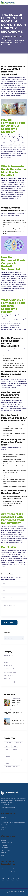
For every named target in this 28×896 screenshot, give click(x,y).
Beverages (4, 840)
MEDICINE (15, 749)
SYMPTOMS (9, 760)
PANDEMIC (8, 756)
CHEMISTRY (7, 665)
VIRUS (7, 763)
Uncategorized (8, 682)
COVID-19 (18, 742)
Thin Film (3, 852)
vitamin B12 (12, 365)
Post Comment (9, 622)
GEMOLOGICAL (8, 675)
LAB (7, 749)
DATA (7, 746)
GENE (15, 746)
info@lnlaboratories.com (8, 807)
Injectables (4, 845)
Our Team (4, 830)
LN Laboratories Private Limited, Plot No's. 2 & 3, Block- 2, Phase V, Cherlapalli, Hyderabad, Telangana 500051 (13, 800)
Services (3, 827)
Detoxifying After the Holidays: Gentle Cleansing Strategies (18, 722)
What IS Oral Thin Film (12, 766)
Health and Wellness (6, 842)
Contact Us (4, 820)
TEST (18, 760)
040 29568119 (5, 804)
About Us (3, 817)
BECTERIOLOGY (8, 659)
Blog (5, 662)
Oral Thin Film (10, 753)
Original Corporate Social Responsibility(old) (13, 822)
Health (6, 678)
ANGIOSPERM (7, 655)
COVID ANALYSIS (8, 668)
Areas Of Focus (5, 825)
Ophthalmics (4, 847)
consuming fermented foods (15, 143)
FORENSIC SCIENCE (9, 672)
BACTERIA (8, 742)
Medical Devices (5, 850)
